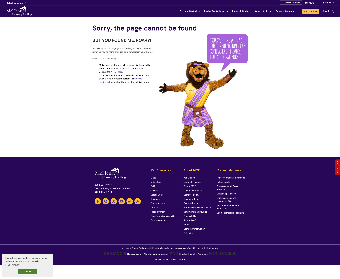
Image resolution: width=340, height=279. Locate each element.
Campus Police (191, 203)
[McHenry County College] (20, 11)
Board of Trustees (192, 182)
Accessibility (190, 216)
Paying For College (214, 11)
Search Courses (292, 2)
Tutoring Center (158, 220)
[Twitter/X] (113, 201)
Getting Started (188, 11)
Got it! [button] (28, 271)
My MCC (309, 2)
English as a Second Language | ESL (226, 200)
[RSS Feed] (137, 201)
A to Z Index (116, 72)
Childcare (155, 199)
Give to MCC (190, 186)
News (186, 224)
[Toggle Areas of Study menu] (250, 11)
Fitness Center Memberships (231, 177)
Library (154, 207)
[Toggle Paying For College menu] (227, 11)
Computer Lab (157, 203)
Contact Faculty (191, 194)
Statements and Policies (195, 211)
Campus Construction (194, 228)
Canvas (154, 190)
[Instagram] (106, 201)
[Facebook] (98, 201)
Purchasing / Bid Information (197, 207)
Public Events (223, 182)
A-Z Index (188, 233)
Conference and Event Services (227, 188)
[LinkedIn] (129, 201)
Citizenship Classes (226, 193)
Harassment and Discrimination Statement (148, 254)
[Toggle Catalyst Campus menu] (296, 11)
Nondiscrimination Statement (193, 254)
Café (152, 186)
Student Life (261, 11)
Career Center (157, 194)
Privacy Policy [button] (12, 264)
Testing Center (157, 211)
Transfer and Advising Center (164, 216)
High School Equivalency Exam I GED (229, 207)
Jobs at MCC (190, 220)
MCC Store (155, 182)
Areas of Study (240, 11)
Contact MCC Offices (194, 190)
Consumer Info (191, 199)
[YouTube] (121, 201)
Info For (326, 3)
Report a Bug (337, 167)
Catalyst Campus (285, 11)
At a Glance (189, 177)
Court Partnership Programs (230, 213)
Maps (153, 177)
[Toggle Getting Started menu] (199, 11)
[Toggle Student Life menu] (270, 11)
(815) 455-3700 (103, 192)
